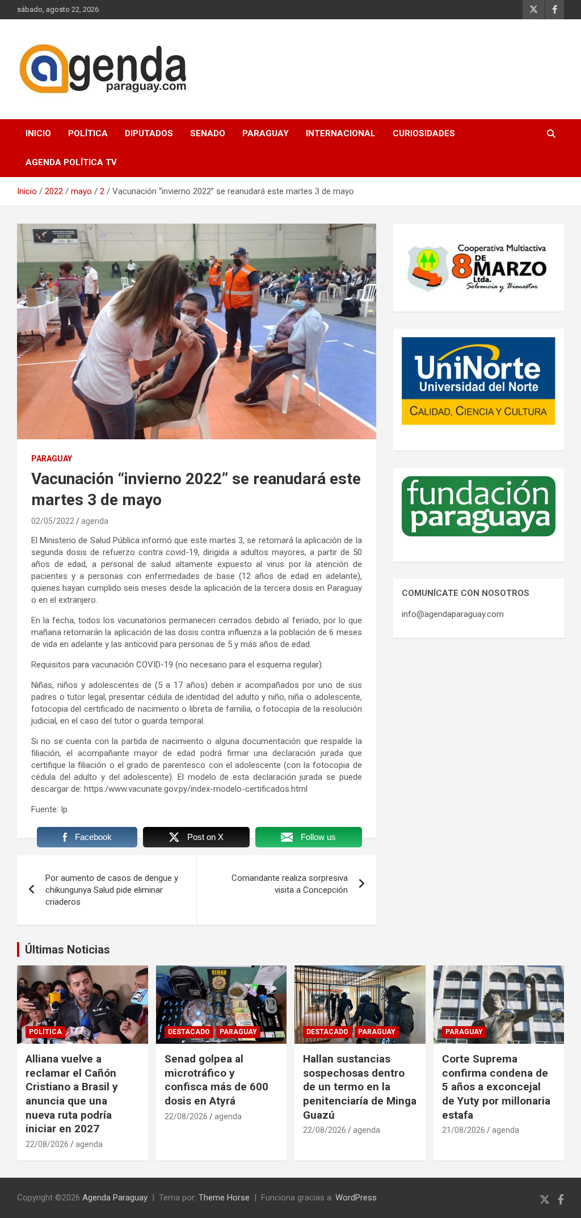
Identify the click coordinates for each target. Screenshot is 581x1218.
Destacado (189, 1032)
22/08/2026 (47, 1144)
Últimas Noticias (67, 949)
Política (88, 133)
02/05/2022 (52, 521)
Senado (207, 133)
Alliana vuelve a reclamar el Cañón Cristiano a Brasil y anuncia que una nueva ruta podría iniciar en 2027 (72, 1093)
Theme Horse (224, 1197)
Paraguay (265, 133)
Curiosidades (424, 133)
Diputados (149, 133)
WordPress (356, 1197)
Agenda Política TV (71, 162)
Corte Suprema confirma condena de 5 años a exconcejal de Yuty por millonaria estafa (496, 1087)
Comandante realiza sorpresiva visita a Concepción (289, 884)
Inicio (38, 133)
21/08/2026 (463, 1130)
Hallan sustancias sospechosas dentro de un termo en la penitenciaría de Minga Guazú (359, 1087)
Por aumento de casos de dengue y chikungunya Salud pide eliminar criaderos (111, 890)
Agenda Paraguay (115, 1197)
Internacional (341, 133)
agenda (94, 521)
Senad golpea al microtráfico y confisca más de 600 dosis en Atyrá (216, 1079)
